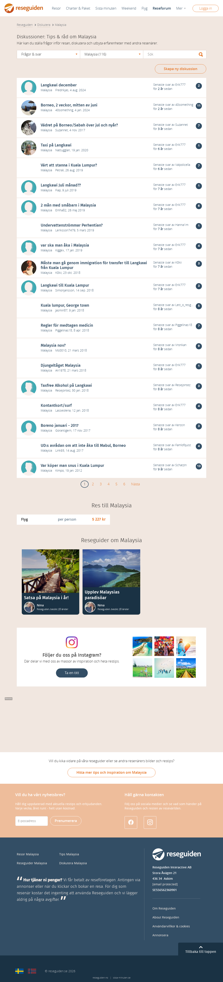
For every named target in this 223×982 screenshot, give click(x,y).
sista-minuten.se (121, 977)
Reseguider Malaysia (32, 863)
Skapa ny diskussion (180, 69)
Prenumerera (66, 821)
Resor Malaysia (28, 854)
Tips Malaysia (69, 854)
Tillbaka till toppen (200, 951)
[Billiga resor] (19, 971)
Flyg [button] (144, 8)
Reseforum (162, 8)
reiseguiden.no (100, 977)
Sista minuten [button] (105, 8)
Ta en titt (72, 673)
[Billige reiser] (32, 971)
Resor (56, 8)
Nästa (135, 484)
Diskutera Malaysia (73, 863)
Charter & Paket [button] (78, 8)
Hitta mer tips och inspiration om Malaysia (111, 772)
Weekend (129, 8)
